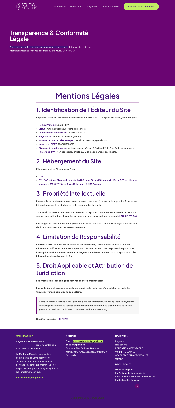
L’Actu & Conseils (110, 6)
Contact (119, 359)
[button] (64, 6)
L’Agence (92, 6)
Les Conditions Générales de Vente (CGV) (135, 376)
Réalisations (76, 6)
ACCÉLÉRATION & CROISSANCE (131, 355)
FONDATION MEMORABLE (129, 348)
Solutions (58, 6)
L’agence (119, 341)
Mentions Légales (124, 369)
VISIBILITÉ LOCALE (125, 352)
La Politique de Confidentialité (130, 373)
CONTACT (71, 336)
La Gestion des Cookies (127, 380)
